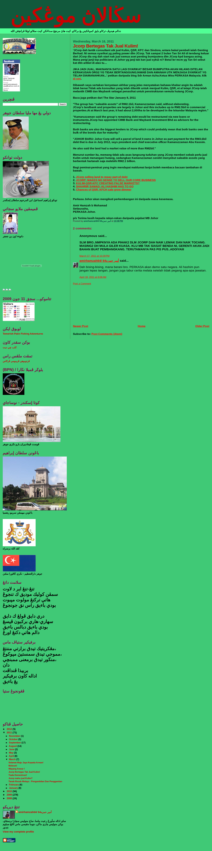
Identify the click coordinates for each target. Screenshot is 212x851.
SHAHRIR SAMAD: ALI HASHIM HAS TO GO (105, 186)
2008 (10, 798)
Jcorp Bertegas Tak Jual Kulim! (24, 772)
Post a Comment (82, 283)
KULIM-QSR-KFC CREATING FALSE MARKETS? (108, 183)
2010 (10, 791)
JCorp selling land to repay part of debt (101, 176)
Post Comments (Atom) (106, 333)
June (12, 749)
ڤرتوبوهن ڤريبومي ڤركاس (16, 361)
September (15, 742)
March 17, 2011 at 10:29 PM (94, 256)
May (11, 752)
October (13, 739)
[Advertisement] (94, 303)
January (13, 788)
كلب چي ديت (10, 347)
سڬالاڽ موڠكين (76, 15)
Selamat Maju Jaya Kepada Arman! (26, 762)
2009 (10, 794)
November (15, 736)
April (12, 756)
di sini (77, 78)
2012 (10, 729)
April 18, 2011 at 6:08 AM (92, 277)
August (13, 746)
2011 (10, 732)
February (14, 784)
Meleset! (13, 765)
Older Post (202, 326)
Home (142, 326)
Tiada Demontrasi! (18, 775)
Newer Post (80, 326)
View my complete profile (18, 831)
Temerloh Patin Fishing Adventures (23, 333)
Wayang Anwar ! (17, 768)
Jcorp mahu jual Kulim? (20, 778)
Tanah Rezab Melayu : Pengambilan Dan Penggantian (35, 781)
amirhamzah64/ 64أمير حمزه (99, 260)
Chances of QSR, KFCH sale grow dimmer (103, 189)
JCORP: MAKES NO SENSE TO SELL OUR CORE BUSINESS (116, 180)
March (12, 759)
